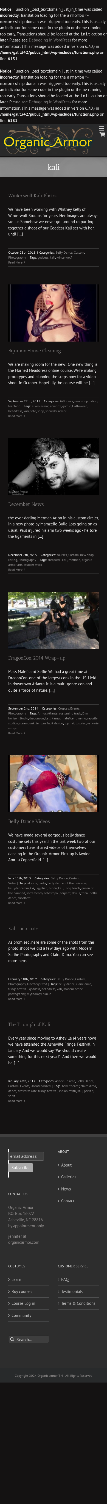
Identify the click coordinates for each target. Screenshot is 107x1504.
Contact (67, 1200)
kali (52, 257)
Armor (42, 713)
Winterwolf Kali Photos (33, 196)
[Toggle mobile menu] (102, 128)
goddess (43, 257)
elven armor (40, 406)
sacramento (34, 893)
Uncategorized (37, 984)
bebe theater (70, 1086)
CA (32, 888)
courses (62, 555)
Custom (79, 252)
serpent (65, 893)
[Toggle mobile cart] (102, 134)
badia (42, 883)
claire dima (83, 984)
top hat (69, 723)
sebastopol (51, 893)
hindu (53, 888)
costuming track (70, 713)
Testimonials (72, 1291)
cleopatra (54, 560)
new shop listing (85, 401)
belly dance (66, 984)
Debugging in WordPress (50, 40)
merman (74, 560)
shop (40, 411)
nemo (82, 718)
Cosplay (63, 708)
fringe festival (18, 989)
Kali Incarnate (23, 929)
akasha (32, 883)
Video (12, 883)
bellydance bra (18, 888)
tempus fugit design (49, 723)
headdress (15, 411)
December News (26, 504)
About (66, 1165)
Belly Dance (63, 252)
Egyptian (41, 888)
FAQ (65, 1279)
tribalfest (24, 898)
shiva (12, 1096)
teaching (14, 406)
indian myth (67, 1091)
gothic (66, 406)
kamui (56, 718)
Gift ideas (66, 401)
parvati (89, 1091)
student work (33, 565)
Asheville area (65, 1081)
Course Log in (23, 1303)
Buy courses (22, 1291)
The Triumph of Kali (29, 1024)
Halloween (80, 406)
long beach (72, 888)
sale (33, 411)
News (66, 1189)
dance (12, 1091)
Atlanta (52, 713)
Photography (17, 257)
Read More (15, 262)
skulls (76, 893)
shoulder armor (55, 411)
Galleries (68, 1176)
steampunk (27, 723)
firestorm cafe (27, 1091)
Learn (16, 1279)
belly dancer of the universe (66, 883)
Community (21, 1315)
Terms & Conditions (78, 1303)
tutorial (81, 723)
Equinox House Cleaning (34, 351)
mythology (34, 994)
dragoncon (36, 718)
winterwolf (64, 257)
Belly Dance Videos (29, 821)
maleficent (69, 718)
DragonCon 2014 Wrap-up (36, 658)
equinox (55, 406)
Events (75, 708)
